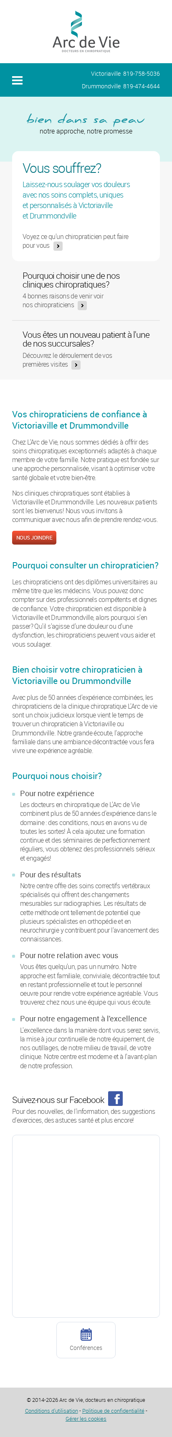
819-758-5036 (141, 73)
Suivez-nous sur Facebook (58, 1099)
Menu (17, 80)
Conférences (86, 1348)
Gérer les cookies (86, 1418)
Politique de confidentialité (113, 1410)
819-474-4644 (141, 86)
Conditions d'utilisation (51, 1410)
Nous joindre (34, 537)
